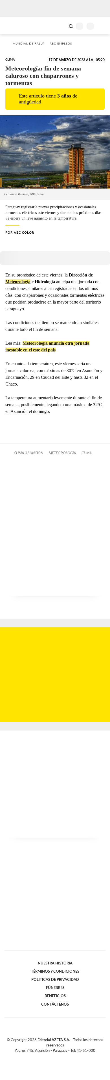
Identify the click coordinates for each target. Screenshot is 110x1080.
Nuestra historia (55, 963)
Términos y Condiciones (55, 971)
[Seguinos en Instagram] (64, 1057)
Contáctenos (55, 1004)
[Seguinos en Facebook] (47, 1057)
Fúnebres (55, 988)
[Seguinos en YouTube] (58, 1057)
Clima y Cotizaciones (61, 25)
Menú (102, 26)
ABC (14, 25)
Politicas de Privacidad (55, 979)
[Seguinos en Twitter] (52, 1057)
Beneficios (55, 996)
